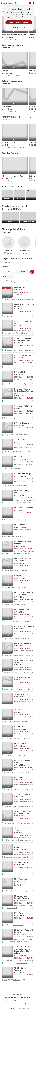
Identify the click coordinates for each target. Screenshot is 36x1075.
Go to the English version (19, 22)
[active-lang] (30, 3)
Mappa (22, 271)
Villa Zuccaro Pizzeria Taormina (14, 176)
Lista (8, 271)
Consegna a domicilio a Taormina (12, 46)
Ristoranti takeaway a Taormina (12, 82)
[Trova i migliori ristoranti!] (7, 3)
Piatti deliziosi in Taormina (13, 186)
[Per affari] (16, 3)
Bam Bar (5, 71)
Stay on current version (19, 27)
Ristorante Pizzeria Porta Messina (15, 35)
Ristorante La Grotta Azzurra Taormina (15, 142)
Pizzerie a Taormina (11, 153)
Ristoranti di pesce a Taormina (11, 118)
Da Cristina (6, 107)
